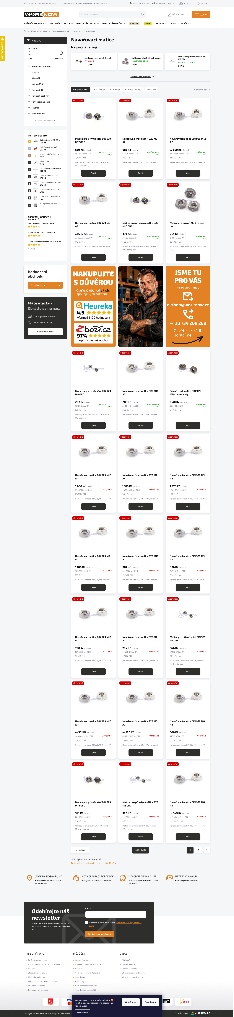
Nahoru (82, 850)
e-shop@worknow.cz (45, 316)
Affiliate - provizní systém (132, 977)
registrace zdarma (93, 964)
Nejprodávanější (133, 90)
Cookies (78, 999)
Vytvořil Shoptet (182, 1013)
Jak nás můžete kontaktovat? (133, 973)
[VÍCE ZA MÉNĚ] (93, 453)
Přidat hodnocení (38, 285)
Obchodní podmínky (66, 3)
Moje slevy (79, 981)
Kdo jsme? (125, 960)
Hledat (142, 14)
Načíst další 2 (140, 850)
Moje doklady (80, 977)
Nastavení (82, 1012)
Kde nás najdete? (128, 964)
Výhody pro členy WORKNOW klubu (39, 3)
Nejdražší (115, 90)
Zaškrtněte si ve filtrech (83, 863)
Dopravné (32, 968)
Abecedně (151, 90)
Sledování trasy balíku (37, 973)
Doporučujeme (80, 90)
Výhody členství (81, 960)
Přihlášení (79, 964)
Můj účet (78, 968)
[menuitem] (35, 23)
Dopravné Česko (85, 3)
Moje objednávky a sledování (87, 973)
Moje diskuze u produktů (85, 990)
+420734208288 (43, 322)
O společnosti (102, 3)
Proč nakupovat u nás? (38, 960)
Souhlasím (150, 1002)
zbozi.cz (48, 964)
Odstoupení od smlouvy (38, 990)
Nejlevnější (99, 90)
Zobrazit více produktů (141, 77)
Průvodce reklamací (36, 985)
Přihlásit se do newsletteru (99, 934)
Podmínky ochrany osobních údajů (42, 981)
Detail (93, 173)
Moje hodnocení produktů (86, 985)
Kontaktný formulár (45, 331)
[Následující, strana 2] (198, 850)
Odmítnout (130, 1002)
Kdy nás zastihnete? (130, 968)
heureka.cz (57, 964)
